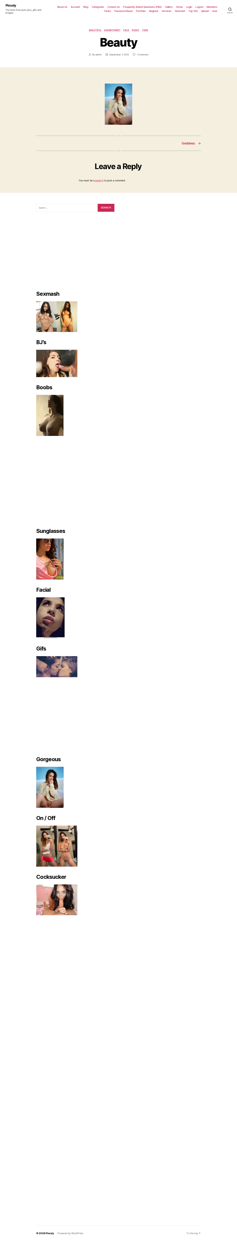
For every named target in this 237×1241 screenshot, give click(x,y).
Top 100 (193, 11)
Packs (107, 11)
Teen (145, 30)
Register (153, 11)
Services (166, 11)
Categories (98, 6)
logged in (98, 180)
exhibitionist (112, 30)
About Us (62, 6)
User (214, 11)
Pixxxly (10, 5)
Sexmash (180, 11)
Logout (199, 6)
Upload (205, 11)
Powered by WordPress (70, 1233)
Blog (85, 6)
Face (126, 30)
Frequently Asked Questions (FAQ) (142, 6)
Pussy (135, 30)
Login (189, 6)
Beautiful (95, 30)
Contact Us (113, 6)
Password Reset (123, 11)
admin (98, 54)
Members (212, 6)
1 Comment (142, 54)
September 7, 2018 (119, 54)
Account (75, 6)
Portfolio (141, 11)
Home (179, 6)
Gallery (169, 6)
